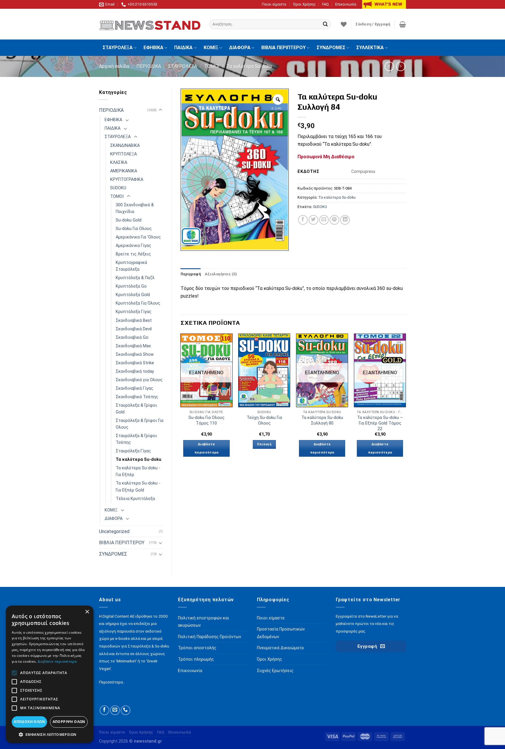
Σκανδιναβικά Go (132, 337)
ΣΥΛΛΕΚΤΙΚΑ (370, 47)
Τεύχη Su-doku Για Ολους (264, 420)
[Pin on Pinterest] (334, 220)
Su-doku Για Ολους (134, 228)
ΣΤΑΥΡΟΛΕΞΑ (118, 47)
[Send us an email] (115, 710)
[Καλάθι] (402, 24)
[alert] (50, 674)
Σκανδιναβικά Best (134, 320)
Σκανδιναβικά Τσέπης (137, 396)
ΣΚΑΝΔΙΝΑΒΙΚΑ (125, 145)
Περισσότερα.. (112, 682)
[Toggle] (160, 110)
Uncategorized (114, 531)
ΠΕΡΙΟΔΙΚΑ (148, 66)
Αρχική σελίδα (114, 66)
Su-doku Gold (128, 220)
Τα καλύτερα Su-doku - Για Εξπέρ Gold (138, 486)
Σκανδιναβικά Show (135, 354)
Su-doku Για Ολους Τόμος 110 (206, 420)
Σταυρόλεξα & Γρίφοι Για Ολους (139, 424)
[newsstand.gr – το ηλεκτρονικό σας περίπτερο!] (149, 24)
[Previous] (181, 400)
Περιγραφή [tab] (191, 274)
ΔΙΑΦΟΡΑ (239, 47)
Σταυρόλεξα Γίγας (133, 451)
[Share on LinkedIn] (345, 220)
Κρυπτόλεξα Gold (133, 294)
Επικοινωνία (345, 4)
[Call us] (125, 710)
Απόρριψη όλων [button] (69, 721)
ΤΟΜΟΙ (211, 66)
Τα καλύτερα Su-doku (249, 66)
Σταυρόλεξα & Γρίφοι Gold (136, 409)
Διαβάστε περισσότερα (206, 448)
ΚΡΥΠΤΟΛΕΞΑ (123, 154)
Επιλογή (264, 444)
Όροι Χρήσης (304, 4)
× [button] (87, 612)
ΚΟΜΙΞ (211, 47)
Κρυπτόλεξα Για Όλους (138, 303)
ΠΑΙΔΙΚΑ (183, 47)
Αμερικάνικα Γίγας (133, 245)
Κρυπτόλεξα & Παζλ (135, 277)
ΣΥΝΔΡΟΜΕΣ (331, 47)
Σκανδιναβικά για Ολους (139, 379)
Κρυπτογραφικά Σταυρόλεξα (131, 266)
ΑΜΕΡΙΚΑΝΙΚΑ (123, 171)
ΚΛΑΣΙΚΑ (118, 162)
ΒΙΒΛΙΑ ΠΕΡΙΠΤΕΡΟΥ (283, 47)
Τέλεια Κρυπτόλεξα (135, 498)
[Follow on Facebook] (104, 710)
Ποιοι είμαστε (274, 4)
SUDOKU (118, 187)
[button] (50, 734)
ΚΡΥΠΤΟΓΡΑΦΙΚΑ (126, 179)
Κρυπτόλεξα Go (131, 286)
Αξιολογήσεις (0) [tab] (221, 274)
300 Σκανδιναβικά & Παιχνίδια (135, 208)
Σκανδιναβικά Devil (134, 329)
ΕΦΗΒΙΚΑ (153, 47)
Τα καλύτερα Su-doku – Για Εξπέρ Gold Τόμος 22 (380, 423)
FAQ (325, 4)
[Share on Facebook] (303, 220)
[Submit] (325, 24)
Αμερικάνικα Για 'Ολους (138, 237)
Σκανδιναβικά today (135, 371)
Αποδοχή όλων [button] (29, 721)
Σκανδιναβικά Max (133, 345)
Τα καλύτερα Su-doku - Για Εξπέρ (138, 471)
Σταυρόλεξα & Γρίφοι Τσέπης (136, 439)
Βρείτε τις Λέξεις (133, 254)
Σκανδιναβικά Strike (135, 362)
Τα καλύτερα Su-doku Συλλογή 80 (322, 420)
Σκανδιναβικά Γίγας (134, 388)
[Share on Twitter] (313, 220)
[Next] (405, 400)
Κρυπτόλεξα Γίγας (133, 311)
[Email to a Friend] (324, 220)
